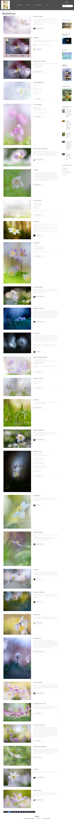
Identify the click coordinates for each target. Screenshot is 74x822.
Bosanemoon (37, 495)
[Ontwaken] (17, 412)
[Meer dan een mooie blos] (17, 157)
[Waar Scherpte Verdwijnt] (17, 365)
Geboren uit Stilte (38, 378)
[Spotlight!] (17, 47)
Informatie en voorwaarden (29, 818)
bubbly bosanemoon (39, 430)
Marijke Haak (38, 184)
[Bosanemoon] (17, 511)
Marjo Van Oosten (39, 71)
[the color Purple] (17, 690)
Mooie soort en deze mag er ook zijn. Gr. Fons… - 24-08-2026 (68, 157)
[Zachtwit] (17, 777)
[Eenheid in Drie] (17, 471)
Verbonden (36, 243)
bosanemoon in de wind (39, 746)
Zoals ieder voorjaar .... (39, 592)
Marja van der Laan (39, 799)
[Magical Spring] (17, 798)
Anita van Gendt (39, 757)
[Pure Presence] (17, 208)
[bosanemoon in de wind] (17, 755)
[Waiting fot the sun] (17, 318)
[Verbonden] (17, 262)
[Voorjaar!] (17, 182)
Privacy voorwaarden (46, 818)
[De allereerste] (17, 658)
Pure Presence (37, 200)
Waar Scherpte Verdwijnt (40, 357)
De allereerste (37, 638)
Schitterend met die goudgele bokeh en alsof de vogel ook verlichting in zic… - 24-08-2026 (69, 145)
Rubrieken (28, 5)
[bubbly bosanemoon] (17, 438)
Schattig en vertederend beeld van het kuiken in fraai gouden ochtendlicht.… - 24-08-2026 (69, 124)
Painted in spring (38, 532)
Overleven (36, 221)
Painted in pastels (38, 16)
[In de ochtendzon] (17, 295)
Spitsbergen (64, 174)
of (67, 2)
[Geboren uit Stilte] (17, 386)
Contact (47, 5)
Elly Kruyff (38, 504)
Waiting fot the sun (38, 308)
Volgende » (32, 811)
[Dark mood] (17, 342)
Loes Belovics (38, 351)
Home (3, 11)
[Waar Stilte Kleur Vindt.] (17, 712)
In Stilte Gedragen (38, 82)
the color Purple (37, 682)
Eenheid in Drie (37, 451)
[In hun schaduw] (17, 124)
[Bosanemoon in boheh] (17, 69)
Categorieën (19, 5)
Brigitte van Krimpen (40, 28)
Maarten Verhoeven (39, 159)
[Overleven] (17, 230)
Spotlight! (36, 37)
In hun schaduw (37, 104)
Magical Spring (37, 790)
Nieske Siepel (38, 235)
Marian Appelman (39, 622)
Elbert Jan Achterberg (40, 296)
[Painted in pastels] (17, 24)
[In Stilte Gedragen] (17, 90)
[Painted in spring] (17, 548)
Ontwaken (36, 399)
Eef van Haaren (39, 407)
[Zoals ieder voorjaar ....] (17, 601)
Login (67, 1)
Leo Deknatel (38, 98)
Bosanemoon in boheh (39, 61)
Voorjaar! (35, 170)
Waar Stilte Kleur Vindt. (39, 703)
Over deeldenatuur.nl (38, 5)
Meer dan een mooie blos (40, 148)
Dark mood (36, 333)
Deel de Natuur (39, 48)
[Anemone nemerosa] (17, 733)
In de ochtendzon (38, 287)
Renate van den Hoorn (40, 651)
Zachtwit (35, 769)
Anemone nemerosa (39, 725)
